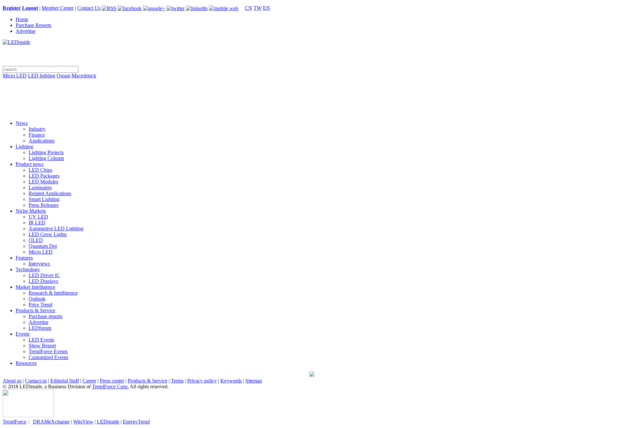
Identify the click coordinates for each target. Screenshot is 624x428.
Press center (112, 380)
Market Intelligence (35, 287)
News (22, 123)
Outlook (37, 298)
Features (24, 258)
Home (22, 19)
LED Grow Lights (48, 234)
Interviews (39, 263)
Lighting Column (46, 158)
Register (12, 8)
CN (248, 8)
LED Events (41, 339)
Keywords (231, 380)
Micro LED (15, 75)
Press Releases (43, 205)
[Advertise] (312, 92)
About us (12, 380)
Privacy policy (202, 380)
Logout (30, 8)
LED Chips (40, 170)
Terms (177, 380)
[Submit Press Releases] (312, 101)
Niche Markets (31, 211)
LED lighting (41, 75)
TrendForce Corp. (110, 386)
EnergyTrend (136, 421)
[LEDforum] (312, 110)
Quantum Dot (43, 246)
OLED (36, 240)
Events (23, 334)
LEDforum (40, 328)
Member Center (58, 8)
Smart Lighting (44, 199)
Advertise (25, 31)
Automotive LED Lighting (56, 228)
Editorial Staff (64, 380)
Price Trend (40, 304)
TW (258, 8)
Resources (26, 363)
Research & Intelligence (53, 293)
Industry (37, 129)
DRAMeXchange (51, 421)
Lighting (24, 146)
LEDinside (108, 421)
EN (266, 8)
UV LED (38, 217)
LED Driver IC (44, 275)
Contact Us (88, 8)
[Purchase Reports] (312, 83)
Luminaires (40, 187)
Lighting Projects (46, 152)
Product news (30, 164)
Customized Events (48, 357)
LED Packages (44, 176)
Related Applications (50, 193)
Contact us (36, 380)
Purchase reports (45, 316)
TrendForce (14, 421)
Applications (42, 140)
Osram (63, 75)
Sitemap (253, 380)
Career (89, 380)
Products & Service (35, 310)
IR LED (37, 222)
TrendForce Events (48, 351)
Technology (28, 269)
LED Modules (43, 181)
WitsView (83, 421)
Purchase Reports (33, 25)
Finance (37, 135)
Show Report (42, 345)
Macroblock (84, 75)
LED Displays (43, 281)
